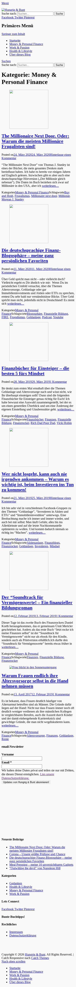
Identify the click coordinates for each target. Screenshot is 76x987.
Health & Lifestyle (20, 51)
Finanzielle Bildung (56, 313)
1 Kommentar (58, 381)
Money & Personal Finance (26, 44)
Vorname (8, 754)
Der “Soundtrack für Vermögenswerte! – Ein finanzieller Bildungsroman (37, 602)
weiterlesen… (50, 185)
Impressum (16, 932)
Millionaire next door (44, 196)
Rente (5, 739)
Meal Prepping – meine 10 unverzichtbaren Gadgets (41, 864)
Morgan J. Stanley (13, 199)
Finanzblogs (52, 542)
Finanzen (50, 419)
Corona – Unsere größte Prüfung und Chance (37, 854)
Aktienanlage (35, 542)
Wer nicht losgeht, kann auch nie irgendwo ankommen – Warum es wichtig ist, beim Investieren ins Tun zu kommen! (38, 481)
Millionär (64, 196)
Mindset (55, 546)
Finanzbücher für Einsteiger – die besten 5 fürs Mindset (35, 371)
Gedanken (15, 883)
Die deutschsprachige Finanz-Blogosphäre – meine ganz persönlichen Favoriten (31, 255)
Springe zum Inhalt (13, 34)
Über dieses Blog (20, 54)
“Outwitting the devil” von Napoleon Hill (34, 868)
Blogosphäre (34, 313)
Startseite (14, 40)
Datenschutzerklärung (22, 935)
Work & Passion (19, 47)
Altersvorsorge (36, 735)
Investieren (41, 546)
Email (7, 762)
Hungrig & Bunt (35, 954)
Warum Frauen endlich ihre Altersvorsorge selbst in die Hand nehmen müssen (35, 681)
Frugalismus (22, 196)
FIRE (5, 317)
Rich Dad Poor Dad (43, 423)
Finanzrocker (21, 423)
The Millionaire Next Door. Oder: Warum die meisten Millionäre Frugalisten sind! (35, 141)
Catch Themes (40, 958)
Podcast (47, 317)
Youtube (58, 317)
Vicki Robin (64, 423)
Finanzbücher (35, 419)
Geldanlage (34, 317)
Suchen (6, 61)
